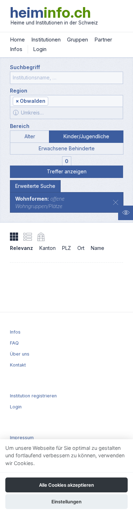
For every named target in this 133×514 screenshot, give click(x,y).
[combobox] (66, 101)
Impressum (22, 437)
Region (18, 91)
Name (97, 248)
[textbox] (85, 101)
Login (39, 49)
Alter (29, 136)
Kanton (47, 248)
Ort (80, 248)
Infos (16, 49)
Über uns (19, 354)
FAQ (14, 343)
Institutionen (46, 39)
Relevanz (21, 248)
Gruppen (77, 39)
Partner (103, 39)
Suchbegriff (25, 67)
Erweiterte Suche (35, 186)
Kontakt (18, 365)
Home (17, 39)
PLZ (66, 248)
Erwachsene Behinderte (67, 148)
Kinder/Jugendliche (86, 136)
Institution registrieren (33, 395)
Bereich (19, 126)
